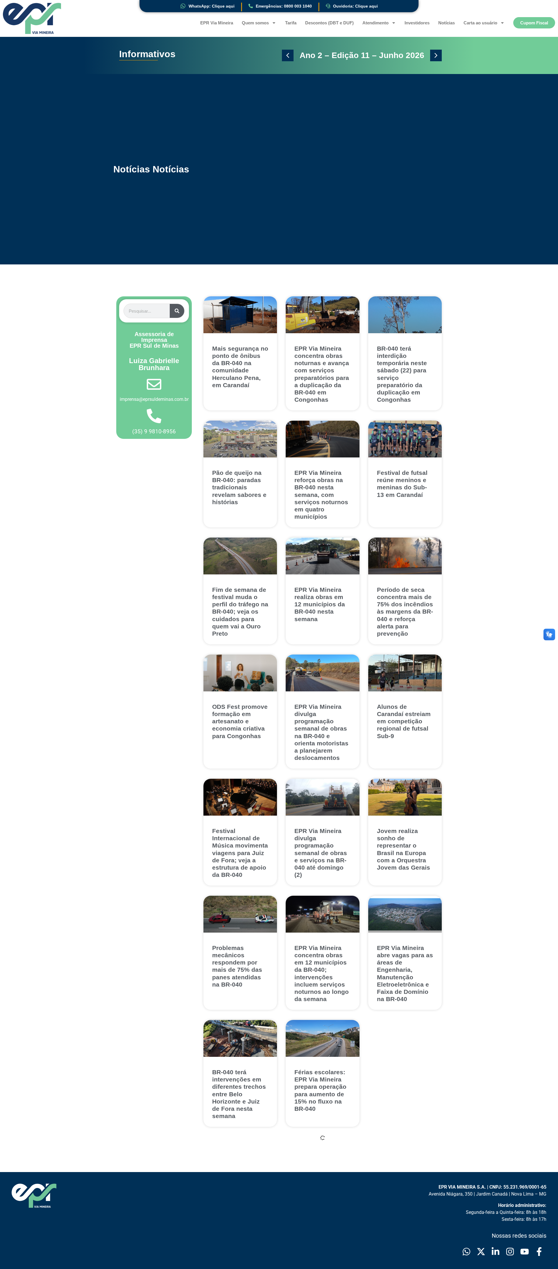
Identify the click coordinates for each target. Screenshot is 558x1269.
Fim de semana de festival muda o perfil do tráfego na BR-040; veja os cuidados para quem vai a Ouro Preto (240, 611)
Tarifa (290, 22)
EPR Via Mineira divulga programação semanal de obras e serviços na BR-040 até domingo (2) (320, 853)
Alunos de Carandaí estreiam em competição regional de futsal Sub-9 (404, 721)
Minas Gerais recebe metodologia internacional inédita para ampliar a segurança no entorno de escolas (397, 1101)
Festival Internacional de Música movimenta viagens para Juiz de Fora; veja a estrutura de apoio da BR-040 (240, 853)
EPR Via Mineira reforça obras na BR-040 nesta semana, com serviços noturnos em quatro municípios (321, 494)
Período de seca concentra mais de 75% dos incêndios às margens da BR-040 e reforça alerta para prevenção (405, 611)
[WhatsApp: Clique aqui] (183, 6)
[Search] (177, 311)
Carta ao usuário (480, 22)
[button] (288, 55)
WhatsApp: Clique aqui (212, 6)
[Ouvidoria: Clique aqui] (328, 6)
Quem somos (255, 22)
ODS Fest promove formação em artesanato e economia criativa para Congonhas (240, 721)
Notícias (446, 22)
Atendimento (375, 22)
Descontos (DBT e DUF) (329, 22)
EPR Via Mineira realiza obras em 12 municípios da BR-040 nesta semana (319, 604)
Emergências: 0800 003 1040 (284, 6)
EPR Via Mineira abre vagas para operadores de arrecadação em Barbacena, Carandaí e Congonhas (318, 1225)
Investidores (417, 22)
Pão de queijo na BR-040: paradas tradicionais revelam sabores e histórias (239, 487)
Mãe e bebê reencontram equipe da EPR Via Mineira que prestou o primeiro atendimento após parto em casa (239, 1225)
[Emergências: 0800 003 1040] (250, 6)
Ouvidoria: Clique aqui (355, 6)
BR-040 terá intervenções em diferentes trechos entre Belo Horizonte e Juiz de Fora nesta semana (239, 1094)
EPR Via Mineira (216, 22)
